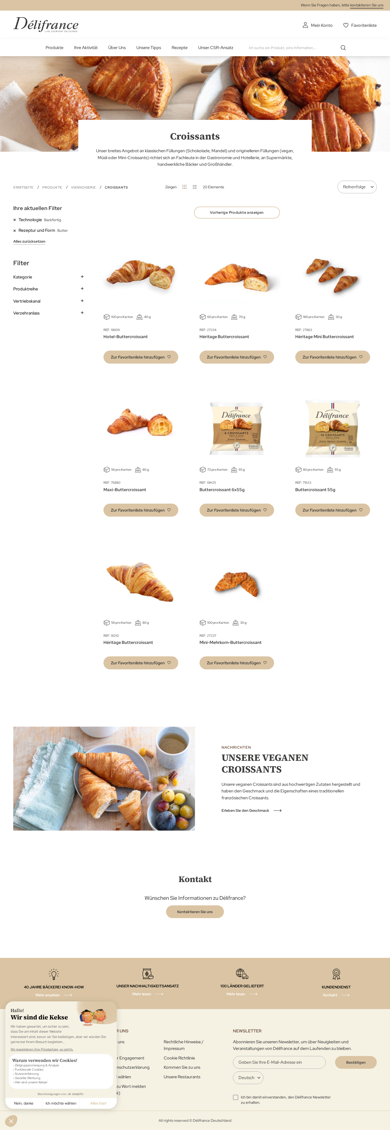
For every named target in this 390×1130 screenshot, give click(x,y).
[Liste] (195, 187)
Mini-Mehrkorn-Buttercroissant (231, 642)
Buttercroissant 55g (315, 489)
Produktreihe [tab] (25, 289)
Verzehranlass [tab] (26, 313)
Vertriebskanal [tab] (26, 301)
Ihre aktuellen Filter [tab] (37, 208)
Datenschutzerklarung (128, 1067)
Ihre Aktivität (86, 47)
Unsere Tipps (148, 47)
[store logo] (45, 24)
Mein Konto (322, 25)
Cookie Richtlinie (179, 1058)
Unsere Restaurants (182, 1077)
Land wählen (119, 1077)
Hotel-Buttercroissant (125, 336)
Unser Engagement (125, 1058)
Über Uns (117, 47)
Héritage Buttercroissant (224, 336)
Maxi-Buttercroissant (124, 489)
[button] (140, 357)
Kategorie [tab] (22, 277)
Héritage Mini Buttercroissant (324, 336)
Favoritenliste (364, 25)
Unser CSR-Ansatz (215, 47)
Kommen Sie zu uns (182, 1067)
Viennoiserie (84, 187)
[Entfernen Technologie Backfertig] (16, 219)
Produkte (54, 47)
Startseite (23, 187)
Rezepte (180, 47)
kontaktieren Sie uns (366, 5)
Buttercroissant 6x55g (222, 489)
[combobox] (299, 47)
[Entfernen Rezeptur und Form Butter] (16, 230)
